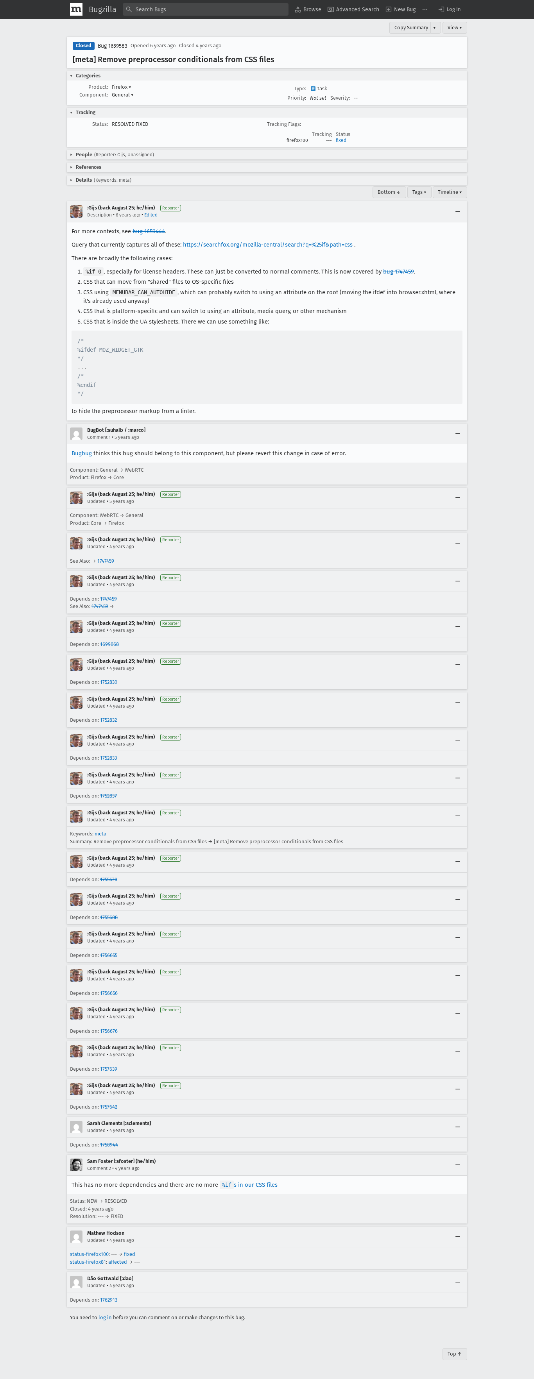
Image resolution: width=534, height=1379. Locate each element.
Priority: (296, 98)
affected (117, 1262)
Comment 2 (99, 1168)
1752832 (108, 720)
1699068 (109, 644)
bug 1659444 (149, 231)
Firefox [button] (121, 87)
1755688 (109, 917)
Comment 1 (99, 437)
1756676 (109, 1031)
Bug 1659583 (112, 46)
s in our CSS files (250, 1184)
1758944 (109, 1145)
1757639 (108, 1069)
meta (100, 834)
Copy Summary (411, 27)
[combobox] (206, 9)
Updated (96, 501)
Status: (100, 124)
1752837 (108, 796)
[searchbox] (206, 9)
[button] (449, 9)
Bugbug (82, 453)
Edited (151, 215)
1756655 (108, 955)
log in (105, 1317)
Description (99, 215)
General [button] (123, 95)
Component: (93, 95)
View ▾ (455, 27)
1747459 (105, 561)
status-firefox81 (88, 1262)
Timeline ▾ (450, 192)
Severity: (340, 98)
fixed (341, 140)
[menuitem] (308, 9)
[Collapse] (458, 211)
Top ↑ (455, 1354)
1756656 (109, 993)
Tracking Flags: (284, 124)
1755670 (108, 879)
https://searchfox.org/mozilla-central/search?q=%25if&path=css (268, 244)
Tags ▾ (419, 192)
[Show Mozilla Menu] (76, 9)
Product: (98, 87)
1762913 (108, 1300)
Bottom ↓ (389, 192)
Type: (300, 88)
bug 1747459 (398, 271)
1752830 (108, 682)
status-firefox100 (89, 1254)
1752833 (108, 758)
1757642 (108, 1107)
